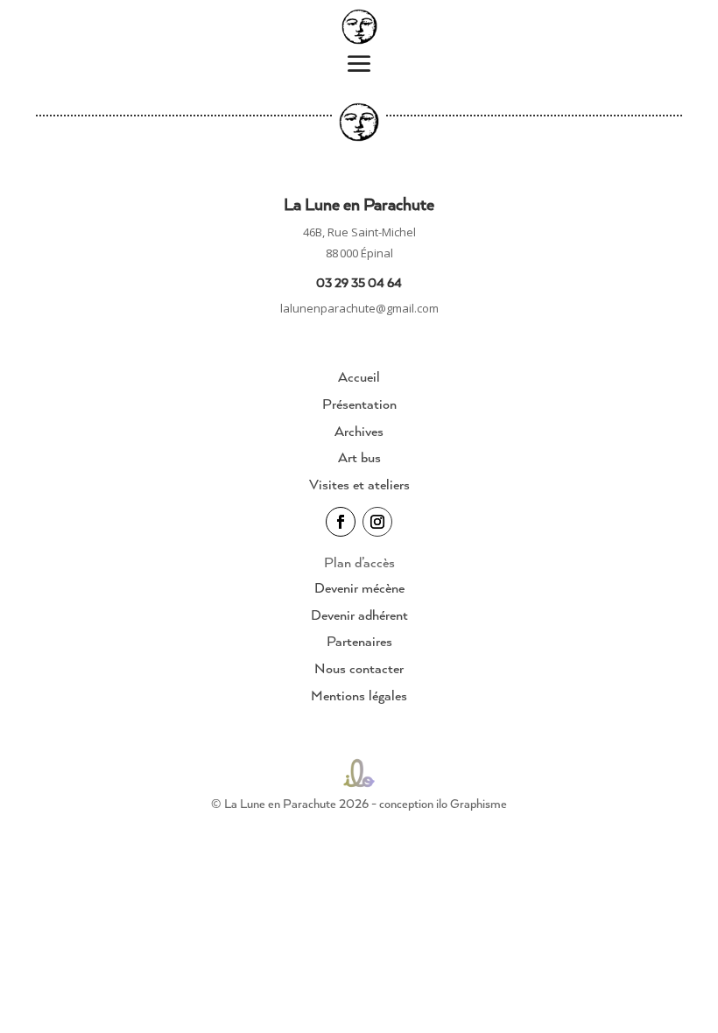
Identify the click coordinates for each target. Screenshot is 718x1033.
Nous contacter (359, 668)
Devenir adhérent (359, 614)
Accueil (359, 376)
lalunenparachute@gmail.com (359, 308)
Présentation (359, 403)
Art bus (359, 457)
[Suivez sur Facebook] (340, 522)
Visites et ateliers (359, 484)
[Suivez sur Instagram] (377, 522)
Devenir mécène (359, 587)
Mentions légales (359, 695)
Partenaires (359, 640)
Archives (359, 430)
